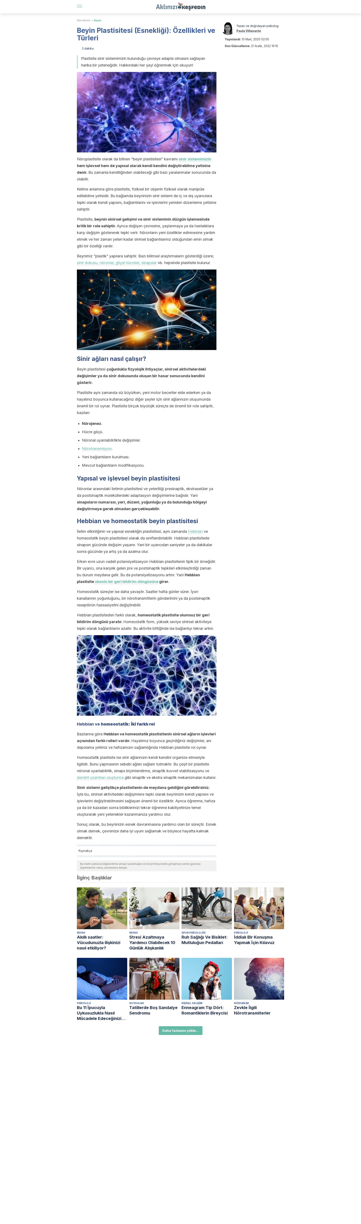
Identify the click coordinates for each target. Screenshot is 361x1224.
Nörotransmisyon (97, 448)
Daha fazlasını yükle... (180, 1031)
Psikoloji (241, 932)
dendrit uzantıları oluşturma (100, 777)
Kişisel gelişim (192, 1003)
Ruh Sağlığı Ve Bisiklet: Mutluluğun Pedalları (205, 940)
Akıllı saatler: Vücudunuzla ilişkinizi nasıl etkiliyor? (98, 943)
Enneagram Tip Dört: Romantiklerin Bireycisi (205, 1010)
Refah (81, 932)
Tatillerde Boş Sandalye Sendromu (153, 1010)
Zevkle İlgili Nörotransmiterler (252, 1010)
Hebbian (195, 531)
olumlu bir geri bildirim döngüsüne (126, 581)
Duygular (136, 1003)
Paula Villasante (248, 31)
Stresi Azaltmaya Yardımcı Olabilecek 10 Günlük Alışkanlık (152, 943)
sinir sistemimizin (195, 159)
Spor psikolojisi (193, 932)
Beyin (97, 20)
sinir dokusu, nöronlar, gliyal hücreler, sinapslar (117, 263)
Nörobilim (83, 20)
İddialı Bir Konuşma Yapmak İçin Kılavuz (254, 940)
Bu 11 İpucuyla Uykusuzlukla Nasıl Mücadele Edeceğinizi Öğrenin (99, 1013)
